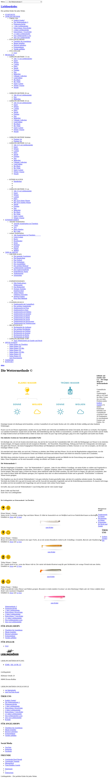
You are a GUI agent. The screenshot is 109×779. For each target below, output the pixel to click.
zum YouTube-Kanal (12, 692)
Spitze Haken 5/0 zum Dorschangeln (15, 357)
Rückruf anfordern (20, 45)
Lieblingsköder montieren (22, 268)
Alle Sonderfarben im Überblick (27, 235)
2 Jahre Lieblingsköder (21, 30)
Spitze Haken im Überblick (18, 344)
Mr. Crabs (17, 231)
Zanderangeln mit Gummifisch (24, 304)
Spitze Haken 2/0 (15, 346)
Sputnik (16, 247)
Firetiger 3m (18, 141)
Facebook (8, 751)
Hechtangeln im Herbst (21, 335)
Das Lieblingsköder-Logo (22, 36)
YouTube (8, 747)
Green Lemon (18, 237)
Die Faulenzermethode (21, 270)
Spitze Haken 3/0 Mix (16, 352)
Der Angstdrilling (19, 264)
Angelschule (9, 360)
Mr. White (17, 82)
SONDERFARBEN (12, 220)
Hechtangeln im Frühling (22, 331)
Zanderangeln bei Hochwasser (24, 321)
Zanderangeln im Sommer (22, 314)
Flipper (16, 248)
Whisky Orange (19, 85)
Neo (15, 72)
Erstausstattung (19, 47)
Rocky (16, 239)
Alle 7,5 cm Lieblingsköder (23, 59)
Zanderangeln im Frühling (22, 312)
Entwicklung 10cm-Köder (22, 28)
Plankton (17, 245)
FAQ (15, 53)
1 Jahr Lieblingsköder (21, 26)
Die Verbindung (19, 262)
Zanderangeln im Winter (22, 317)
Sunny (16, 60)
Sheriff (16, 68)
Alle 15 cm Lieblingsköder (23, 191)
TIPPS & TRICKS (11, 252)
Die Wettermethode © (21, 22)
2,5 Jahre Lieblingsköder (22, 34)
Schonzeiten (18, 275)
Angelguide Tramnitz (12, 761)
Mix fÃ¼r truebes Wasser (22, 202)
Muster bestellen (19, 43)
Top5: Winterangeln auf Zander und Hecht (28, 340)
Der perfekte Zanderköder (22, 306)
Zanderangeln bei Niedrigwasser (24, 323)
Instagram (8, 749)
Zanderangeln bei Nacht (22, 319)
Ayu (15, 227)
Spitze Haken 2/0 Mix (16, 348)
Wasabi (16, 87)
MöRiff (16, 250)
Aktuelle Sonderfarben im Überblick (26, 224)
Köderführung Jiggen (21, 271)
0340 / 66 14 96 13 (13, 664)
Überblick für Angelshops (22, 41)
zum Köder (49, 527)
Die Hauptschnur (19, 258)
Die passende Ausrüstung (22, 256)
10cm (11, 517)
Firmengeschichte (19, 24)
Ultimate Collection (20, 76)
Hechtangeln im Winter (21, 337)
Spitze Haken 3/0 (15, 350)
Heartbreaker (18, 241)
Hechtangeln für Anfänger (22, 327)
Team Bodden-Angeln (12, 765)
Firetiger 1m (18, 139)
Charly (16, 225)
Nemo (16, 243)
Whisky (16, 62)
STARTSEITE (10, 14)
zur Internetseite (10, 690)
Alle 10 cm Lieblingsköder (23, 103)
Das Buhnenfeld (19, 287)
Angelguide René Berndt (13, 759)
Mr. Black (17, 80)
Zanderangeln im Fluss (21, 308)
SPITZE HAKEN (11, 342)
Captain (16, 64)
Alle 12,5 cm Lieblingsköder (23, 145)
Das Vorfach (18, 260)
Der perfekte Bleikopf (21, 266)
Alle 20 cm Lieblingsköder (23, 95)
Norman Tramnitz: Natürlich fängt (20, 290)
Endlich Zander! (19, 20)
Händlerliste (18, 181)
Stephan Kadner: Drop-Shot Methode (20, 297)
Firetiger (16, 70)
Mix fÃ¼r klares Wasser (22, 200)
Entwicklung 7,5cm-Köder (23, 32)
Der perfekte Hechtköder (22, 329)
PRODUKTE (9, 55)
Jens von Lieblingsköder (22, 37)
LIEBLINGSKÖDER (12, 16)
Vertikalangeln (18, 273)
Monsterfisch (9, 763)
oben (2, 365)
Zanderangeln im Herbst (22, 316)
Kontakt (8, 720)
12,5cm (19, 517)
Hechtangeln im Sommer (22, 333)
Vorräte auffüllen (19, 49)
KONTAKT (9, 362)
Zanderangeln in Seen (21, 310)
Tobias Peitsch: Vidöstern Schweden (21, 293)
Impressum (8, 769)
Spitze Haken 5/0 (15, 354)
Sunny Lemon (18, 83)
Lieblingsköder (9, 6)
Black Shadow (19, 229)
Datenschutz (9, 773)
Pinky (16, 66)
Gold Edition (18, 78)
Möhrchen (17, 74)
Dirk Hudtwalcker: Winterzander (20, 284)
